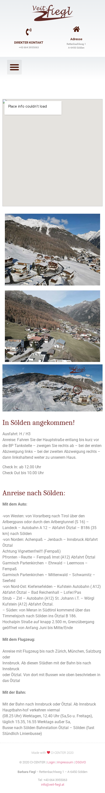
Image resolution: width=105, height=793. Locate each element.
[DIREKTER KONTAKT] (28, 32)
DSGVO (80, 762)
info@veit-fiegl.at (52, 784)
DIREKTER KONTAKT (28, 42)
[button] (14, 67)
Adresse (76, 39)
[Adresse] (76, 29)
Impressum (65, 762)
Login (51, 762)
